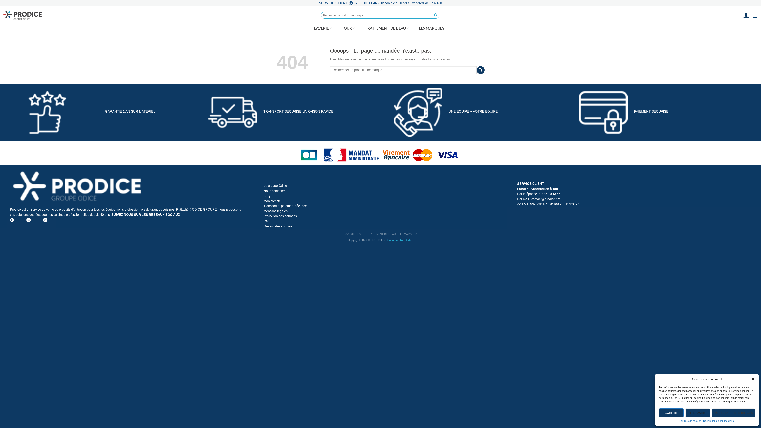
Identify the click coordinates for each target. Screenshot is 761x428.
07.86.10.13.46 (549, 194)
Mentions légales (276, 211)
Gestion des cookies (278, 226)
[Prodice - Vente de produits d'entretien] (23, 15)
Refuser (697, 412)
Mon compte (272, 201)
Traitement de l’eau (385, 28)
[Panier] (755, 15)
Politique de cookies (690, 421)
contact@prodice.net (545, 199)
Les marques (431, 28)
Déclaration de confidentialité (719, 421)
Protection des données (280, 216)
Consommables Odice (399, 240)
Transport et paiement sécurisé (285, 206)
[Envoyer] (435, 15)
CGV (267, 221)
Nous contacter (274, 191)
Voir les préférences (733, 412)
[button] (753, 379)
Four (347, 28)
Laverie (321, 28)
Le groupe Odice (275, 185)
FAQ (267, 196)
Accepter (671, 412)
